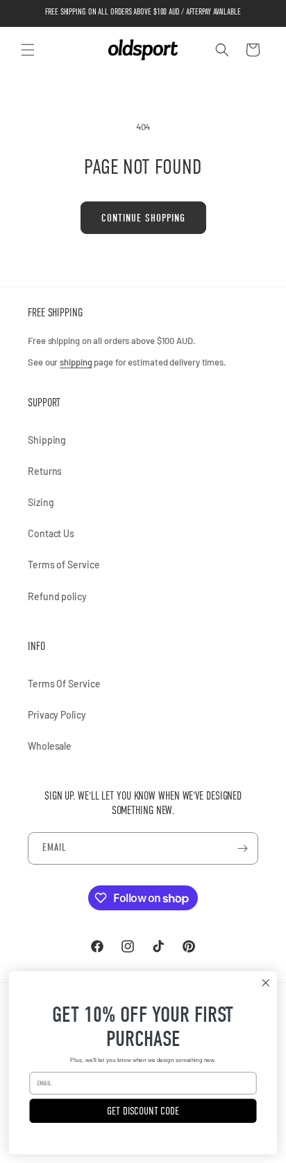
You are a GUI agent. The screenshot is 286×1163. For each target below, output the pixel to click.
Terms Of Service (64, 683)
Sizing (40, 502)
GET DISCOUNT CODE (143, 1111)
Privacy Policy (57, 715)
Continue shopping (143, 218)
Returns (45, 471)
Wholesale (50, 746)
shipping (76, 362)
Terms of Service (63, 564)
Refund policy (57, 596)
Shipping (47, 440)
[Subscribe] (242, 848)
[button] (27, 50)
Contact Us (51, 533)
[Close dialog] (266, 983)
